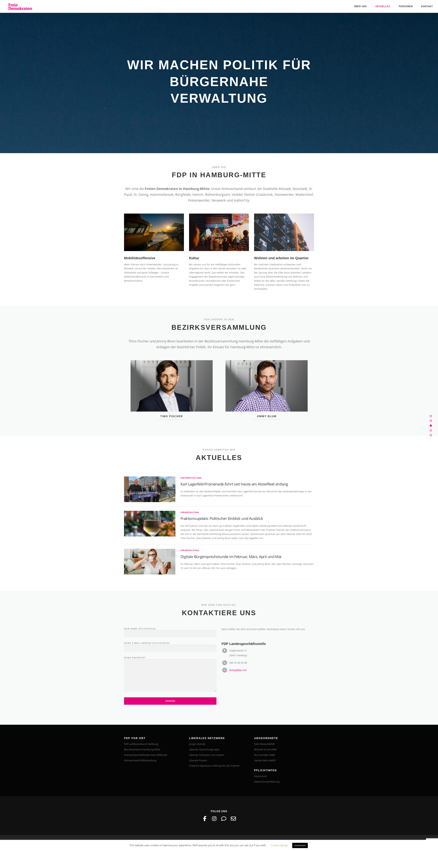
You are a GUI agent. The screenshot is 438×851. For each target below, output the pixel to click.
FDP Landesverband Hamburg (141, 727)
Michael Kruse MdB (265, 732)
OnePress (235, 826)
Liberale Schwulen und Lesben (206, 738)
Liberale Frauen (198, 743)
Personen (406, 6)
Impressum (260, 759)
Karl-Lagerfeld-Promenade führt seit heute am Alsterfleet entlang (234, 467)
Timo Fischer (171, 399)
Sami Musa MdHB (264, 727)
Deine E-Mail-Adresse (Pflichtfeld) (147, 626)
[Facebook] (204, 802)
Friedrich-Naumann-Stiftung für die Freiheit (214, 749)
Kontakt (427, 6)
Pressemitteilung (191, 461)
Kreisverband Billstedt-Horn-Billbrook (145, 738)
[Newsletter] (233, 802)
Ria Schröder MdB (264, 738)
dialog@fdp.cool (238, 653)
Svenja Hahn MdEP (265, 743)
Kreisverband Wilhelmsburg (140, 743)
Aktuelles (382, 6)
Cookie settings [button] (279, 845)
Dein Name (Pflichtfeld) (140, 612)
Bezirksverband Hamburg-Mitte (142, 732)
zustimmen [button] (300, 845)
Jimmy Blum (266, 399)
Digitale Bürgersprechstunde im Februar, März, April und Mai (231, 539)
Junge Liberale (197, 727)
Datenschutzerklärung (267, 765)
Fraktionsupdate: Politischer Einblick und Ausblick (222, 501)
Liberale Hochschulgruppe (204, 732)
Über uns (360, 6)
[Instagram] (214, 802)
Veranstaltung (190, 495)
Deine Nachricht (135, 641)
